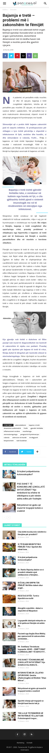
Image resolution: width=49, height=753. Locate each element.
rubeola (6, 437)
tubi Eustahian (22, 441)
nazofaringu (27, 431)
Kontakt (29, 743)
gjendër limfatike (37, 428)
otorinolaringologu (11, 434)
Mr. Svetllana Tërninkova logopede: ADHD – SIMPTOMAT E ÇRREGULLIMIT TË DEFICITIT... (32, 649)
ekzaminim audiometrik (12, 428)
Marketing (20, 743)
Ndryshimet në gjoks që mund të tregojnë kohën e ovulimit (30, 508)
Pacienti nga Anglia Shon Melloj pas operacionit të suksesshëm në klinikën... (31, 636)
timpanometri (9, 441)
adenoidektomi (20, 425)
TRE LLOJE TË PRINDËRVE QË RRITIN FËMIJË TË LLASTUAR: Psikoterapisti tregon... (31, 715)
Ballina (5, 10)
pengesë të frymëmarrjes (29, 434)
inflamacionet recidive (12, 431)
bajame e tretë (34, 425)
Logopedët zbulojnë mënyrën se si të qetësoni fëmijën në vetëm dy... (32, 623)
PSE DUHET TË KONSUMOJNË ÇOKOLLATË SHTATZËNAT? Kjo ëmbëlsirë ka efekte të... (31, 662)
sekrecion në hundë (19, 437)
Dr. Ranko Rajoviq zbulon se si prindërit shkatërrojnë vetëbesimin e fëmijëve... (31, 572)
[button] (45, 3)
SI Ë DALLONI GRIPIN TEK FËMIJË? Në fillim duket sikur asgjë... (30, 585)
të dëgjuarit (33, 437)
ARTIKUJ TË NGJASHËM (14, 465)
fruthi (26, 428)
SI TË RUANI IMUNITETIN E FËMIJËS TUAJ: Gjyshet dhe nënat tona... (30, 546)
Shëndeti (13, 10)
